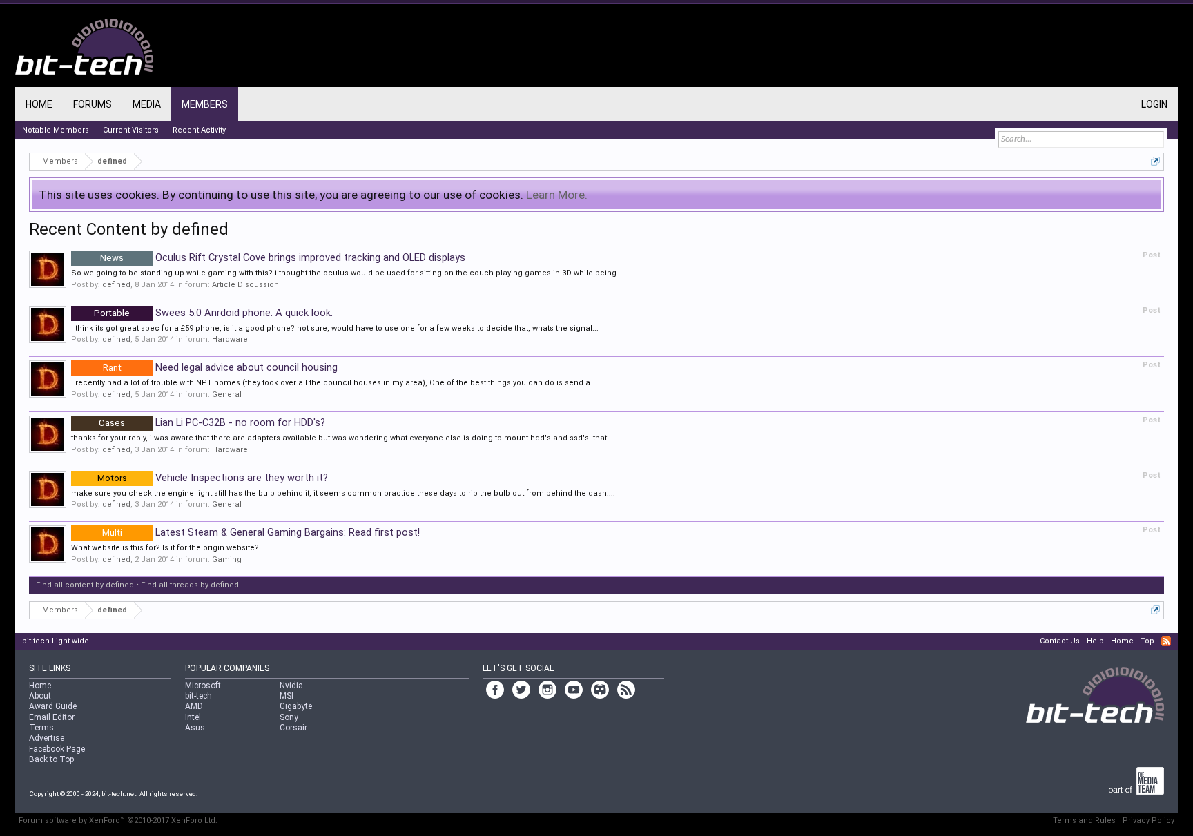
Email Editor (52, 717)
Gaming (227, 559)
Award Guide (53, 706)
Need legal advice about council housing (220, 367)
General (227, 394)
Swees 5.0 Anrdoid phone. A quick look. (213, 313)
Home (39, 104)
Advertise (46, 738)
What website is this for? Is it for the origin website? (165, 547)
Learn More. (557, 195)
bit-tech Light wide (55, 640)
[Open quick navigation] (1155, 161)
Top (1147, 640)
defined (116, 284)
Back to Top (51, 759)
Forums (92, 104)
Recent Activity (199, 130)
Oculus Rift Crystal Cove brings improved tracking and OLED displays (282, 257)
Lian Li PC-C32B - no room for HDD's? (212, 422)
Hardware (230, 339)
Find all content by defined (85, 585)
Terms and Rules (1084, 820)
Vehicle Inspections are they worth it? (212, 478)
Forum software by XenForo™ (118, 820)
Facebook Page (57, 749)
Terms (41, 727)
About (40, 696)
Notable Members (55, 130)
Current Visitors (131, 130)
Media (147, 104)
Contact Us (1060, 640)
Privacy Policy (1148, 820)
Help (1095, 640)
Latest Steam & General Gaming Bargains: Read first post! (261, 532)
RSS (1166, 641)
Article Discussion (245, 284)
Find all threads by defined (190, 585)
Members (205, 104)
